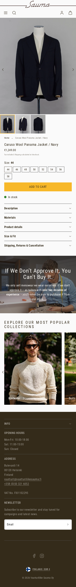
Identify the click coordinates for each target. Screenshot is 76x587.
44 (8, 169)
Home (6, 138)
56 (60, 169)
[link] (62, 13)
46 (17, 169)
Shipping (17, 154)
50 (34, 169)
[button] (5, 13)
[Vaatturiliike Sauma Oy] (38, 4)
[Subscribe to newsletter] (68, 524)
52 (43, 169)
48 (25, 169)
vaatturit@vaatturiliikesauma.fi (22, 479)
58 (8, 176)
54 (51, 169)
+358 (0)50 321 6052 (16, 484)
